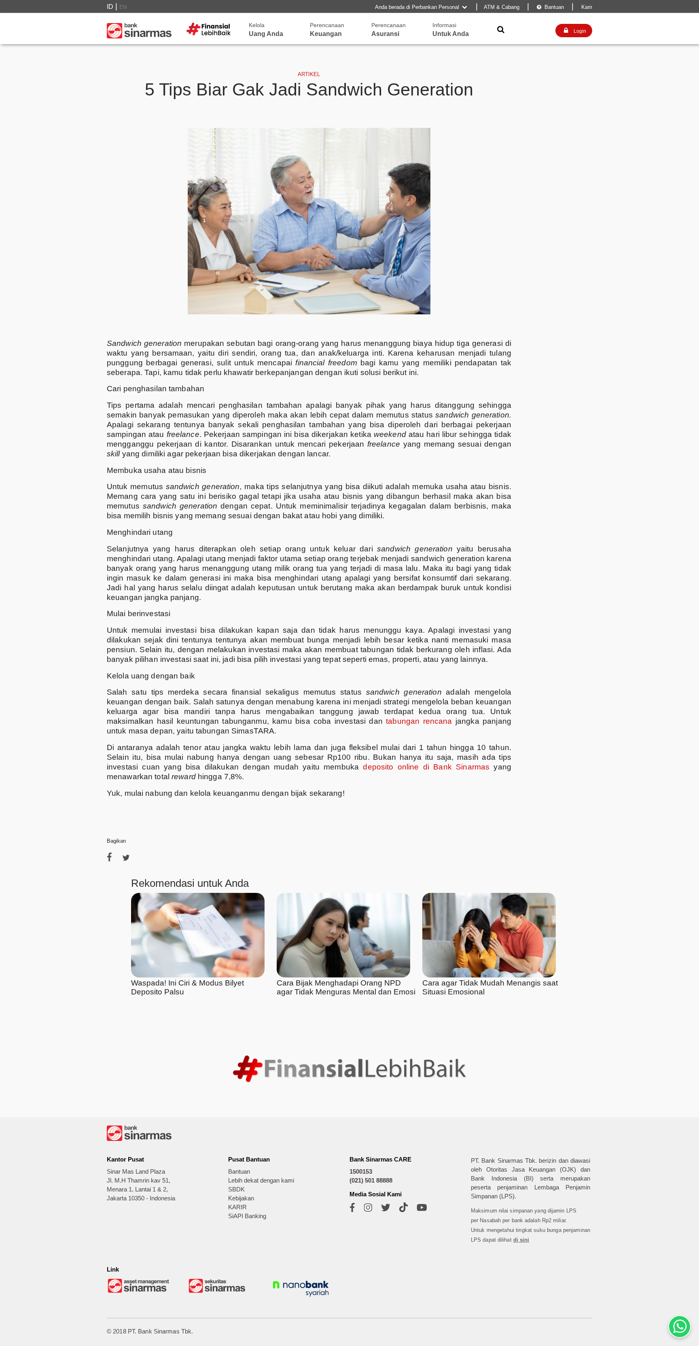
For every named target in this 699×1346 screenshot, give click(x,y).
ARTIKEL (309, 74)
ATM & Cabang (501, 7)
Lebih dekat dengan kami (261, 1180)
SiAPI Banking (247, 1216)
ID (110, 6)
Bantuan (550, 7)
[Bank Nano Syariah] (301, 1298)
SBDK (236, 1189)
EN (123, 7)
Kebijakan (241, 1198)
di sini (521, 1240)
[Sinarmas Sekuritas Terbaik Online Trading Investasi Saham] (220, 1292)
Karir (586, 7)
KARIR (237, 1207)
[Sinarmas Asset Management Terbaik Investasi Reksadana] (139, 1292)
